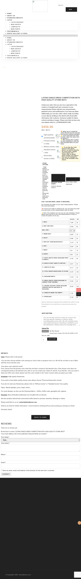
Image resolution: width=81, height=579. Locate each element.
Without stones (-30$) (51, 146)
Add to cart (52, 339)
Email (3, 462)
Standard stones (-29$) (49, 151)
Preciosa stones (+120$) (49, 142)
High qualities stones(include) (49, 136)
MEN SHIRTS (16, 24)
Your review (5, 443)
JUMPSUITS (15, 26)
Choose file (45, 331)
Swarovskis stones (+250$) (49, 157)
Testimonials (13, 55)
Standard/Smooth (15, 18)
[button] (40, 35)
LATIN (12, 77)
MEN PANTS (15, 53)
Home (9, 38)
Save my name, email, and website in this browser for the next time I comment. (29, 470)
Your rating (5, 437)
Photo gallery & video (17, 33)
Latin (9, 20)
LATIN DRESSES (17, 22)
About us (11, 40)
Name (3, 454)
